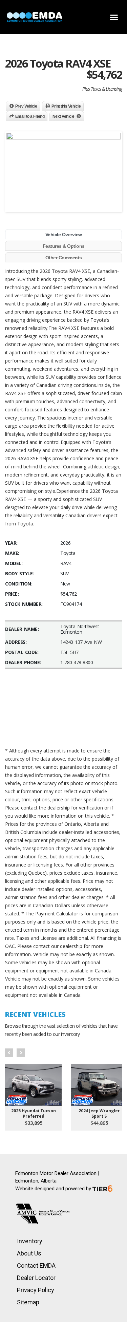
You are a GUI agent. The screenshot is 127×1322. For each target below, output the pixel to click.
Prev (9, 1052)
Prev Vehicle (26, 106)
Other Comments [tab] (63, 257)
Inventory (29, 1241)
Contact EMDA (36, 1265)
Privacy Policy (35, 1289)
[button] (114, 17)
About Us (29, 1253)
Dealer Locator (36, 1277)
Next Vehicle (63, 116)
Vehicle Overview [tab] (63, 234)
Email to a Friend (30, 116)
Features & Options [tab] (64, 246)
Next (21, 1052)
